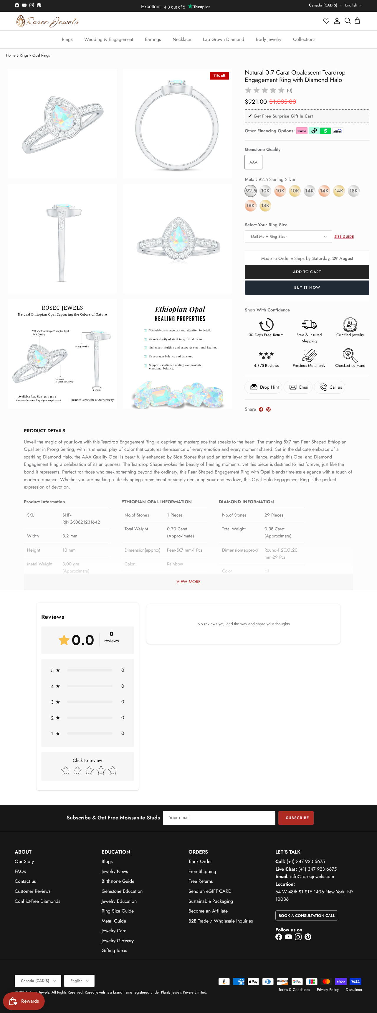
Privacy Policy (328, 989)
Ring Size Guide (118, 911)
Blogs (107, 861)
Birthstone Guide (118, 881)
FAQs (20, 871)
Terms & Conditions (294, 989)
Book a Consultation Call (307, 915)
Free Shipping (202, 871)
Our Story (24, 861)
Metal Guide (114, 921)
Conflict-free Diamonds (37, 901)
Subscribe (297, 818)
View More (188, 581)
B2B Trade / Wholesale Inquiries (220, 921)
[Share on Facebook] (261, 409)
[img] (265, 90)
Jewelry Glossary (118, 940)
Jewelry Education (119, 901)
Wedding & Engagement (108, 39)
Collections (304, 39)
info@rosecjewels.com (312, 876)
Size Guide (344, 236)
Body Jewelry (268, 39)
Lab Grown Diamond (223, 39)
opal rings (41, 55)
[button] (327, 20)
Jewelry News (115, 871)
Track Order (200, 861)
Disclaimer (354, 989)
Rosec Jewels (39, 992)
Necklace (182, 39)
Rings (67, 39)
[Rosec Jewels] (48, 21)
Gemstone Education (122, 891)
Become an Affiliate (208, 911)
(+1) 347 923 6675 (306, 861)
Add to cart (307, 272)
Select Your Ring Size (266, 225)
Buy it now (307, 287)
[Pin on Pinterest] (268, 409)
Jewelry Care (114, 930)
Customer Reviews (32, 891)
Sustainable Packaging (210, 901)
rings (24, 55)
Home (11, 55)
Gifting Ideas (114, 950)
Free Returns (200, 881)
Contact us (25, 881)
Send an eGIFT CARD (210, 891)
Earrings (153, 39)
